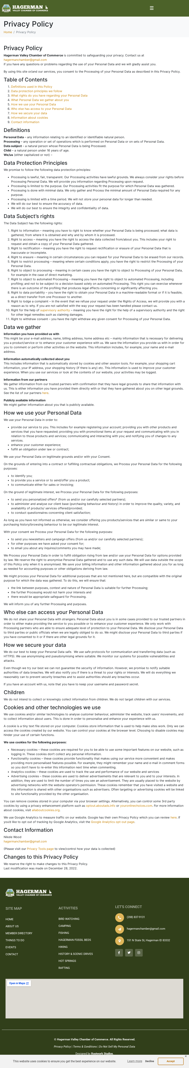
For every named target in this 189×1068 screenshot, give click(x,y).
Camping (65, 926)
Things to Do (15, 940)
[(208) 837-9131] (119, 917)
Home (9, 919)
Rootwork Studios (102, 1053)
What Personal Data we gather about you (40, 100)
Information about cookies (29, 117)
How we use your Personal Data (33, 104)
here (45, 393)
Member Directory (19, 933)
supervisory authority (55, 310)
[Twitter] (129, 953)
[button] (135, 1061)
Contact (12, 954)
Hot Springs (67, 961)
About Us (12, 926)
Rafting (64, 968)
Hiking (63, 947)
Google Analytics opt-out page (112, 822)
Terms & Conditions (85, 1046)
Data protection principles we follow (36, 91)
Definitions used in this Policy (31, 86)
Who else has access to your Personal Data (41, 109)
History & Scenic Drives (76, 954)
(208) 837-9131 (136, 917)
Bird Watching (69, 919)
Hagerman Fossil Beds (75, 940)
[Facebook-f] (119, 953)
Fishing (64, 933)
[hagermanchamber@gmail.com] (119, 929)
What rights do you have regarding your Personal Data (49, 95)
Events (11, 947)
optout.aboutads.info (100, 805)
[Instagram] (139, 953)
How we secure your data (29, 113)
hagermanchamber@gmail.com (25, 60)
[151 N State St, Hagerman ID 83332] (119, 940)
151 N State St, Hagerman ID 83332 (148, 940)
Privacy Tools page (40, 849)
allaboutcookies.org (46, 810)
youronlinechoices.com (136, 805)
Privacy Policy (62, 1046)
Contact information (25, 122)
